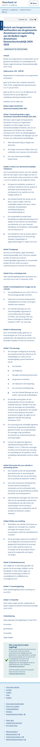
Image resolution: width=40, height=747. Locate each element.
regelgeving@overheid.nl (17, 674)
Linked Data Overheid (14, 723)
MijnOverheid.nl (12, 732)
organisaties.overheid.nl (16, 666)
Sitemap (9, 712)
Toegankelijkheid (12, 709)
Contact (9, 690)
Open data (10, 720)
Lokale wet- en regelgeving (10, 10)
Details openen (1, 25)
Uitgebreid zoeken (25, 10)
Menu (35, 3)
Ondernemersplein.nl (13, 737)
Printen (32, 19)
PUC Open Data (11, 726)
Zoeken (9, 698)
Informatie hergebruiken (15, 704)
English (8, 692)
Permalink (21, 19)
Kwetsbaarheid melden (14, 714)
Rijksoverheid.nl (12, 734)
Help (8, 695)
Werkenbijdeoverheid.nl (14, 739)
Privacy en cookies (12, 706)
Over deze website (12, 687)
